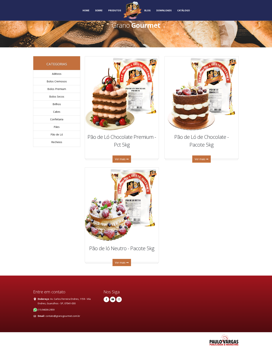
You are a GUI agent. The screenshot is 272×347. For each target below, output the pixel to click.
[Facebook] (106, 299)
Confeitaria (56, 119)
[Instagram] (119, 299)
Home (86, 10)
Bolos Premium (56, 89)
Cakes (56, 111)
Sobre (99, 10)
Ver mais (120, 159)
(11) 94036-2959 (45, 309)
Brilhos (57, 104)
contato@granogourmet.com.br (63, 316)
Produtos (114, 10)
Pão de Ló (57, 134)
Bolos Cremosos (57, 81)
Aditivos (56, 74)
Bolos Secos (56, 96)
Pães (57, 127)
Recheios (56, 142)
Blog (147, 10)
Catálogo (183, 10)
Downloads (164, 10)
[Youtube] (112, 299)
